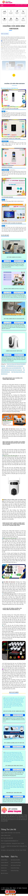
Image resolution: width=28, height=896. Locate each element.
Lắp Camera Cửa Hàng (15, 865)
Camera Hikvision (4, 862)
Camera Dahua (4, 859)
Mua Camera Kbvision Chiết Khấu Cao (9, 88)
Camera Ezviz (4, 870)
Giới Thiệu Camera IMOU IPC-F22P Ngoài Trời (14, 318)
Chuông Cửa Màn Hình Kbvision (14, 83)
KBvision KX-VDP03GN (7, 167)
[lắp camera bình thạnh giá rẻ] (7, 1)
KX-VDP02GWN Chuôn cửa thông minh (11, 138)
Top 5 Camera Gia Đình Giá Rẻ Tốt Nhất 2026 (14, 742)
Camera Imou (4, 867)
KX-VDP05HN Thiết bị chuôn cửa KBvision (12, 223)
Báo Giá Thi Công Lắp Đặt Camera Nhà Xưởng (14, 711)
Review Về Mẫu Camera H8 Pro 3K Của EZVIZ (14, 288)
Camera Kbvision (4, 865)
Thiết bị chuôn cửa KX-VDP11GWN (10, 108)
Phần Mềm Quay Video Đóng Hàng (14, 792)
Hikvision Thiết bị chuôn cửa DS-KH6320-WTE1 (11, 368)
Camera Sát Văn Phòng (16, 862)
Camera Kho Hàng (14, 870)
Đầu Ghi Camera (4, 873)
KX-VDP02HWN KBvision (7, 197)
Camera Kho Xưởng (15, 867)
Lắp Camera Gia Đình (15, 859)
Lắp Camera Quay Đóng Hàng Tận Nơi (14, 765)
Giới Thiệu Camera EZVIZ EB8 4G (14, 257)
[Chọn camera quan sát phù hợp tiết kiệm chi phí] (25, 16)
